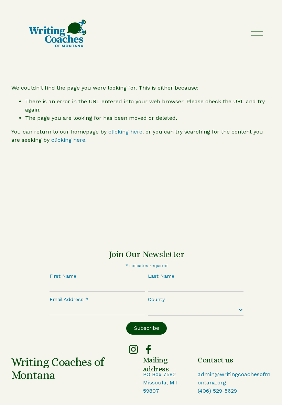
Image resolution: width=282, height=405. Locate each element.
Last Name (161, 276)
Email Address (69, 299)
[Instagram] (133, 349)
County (156, 299)
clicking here (125, 131)
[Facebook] (148, 349)
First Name (63, 276)
